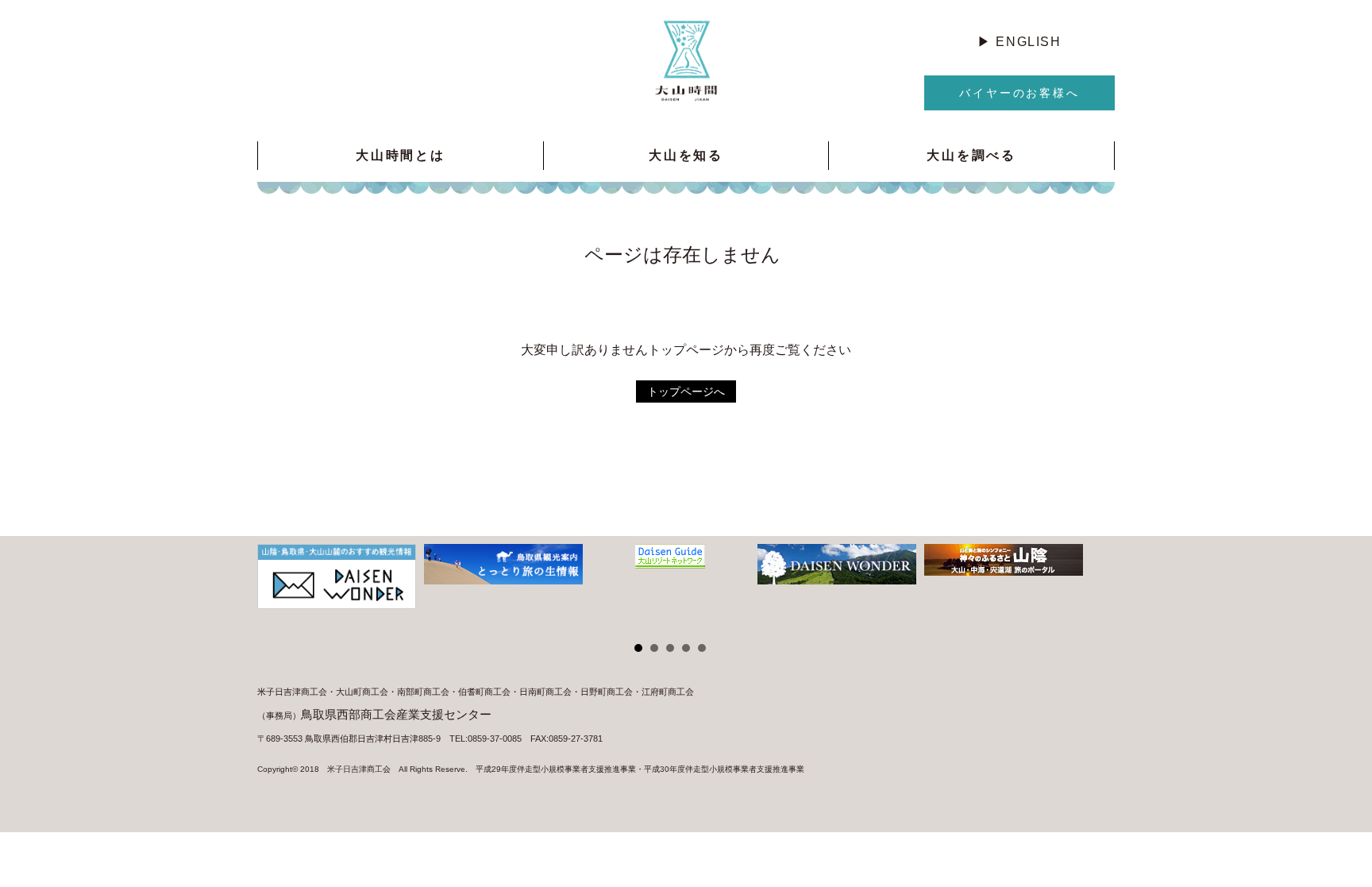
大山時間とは (400, 155)
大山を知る (686, 155)
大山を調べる (971, 155)
